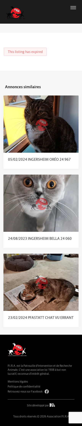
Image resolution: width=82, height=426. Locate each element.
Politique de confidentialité (24, 386)
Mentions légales (18, 381)
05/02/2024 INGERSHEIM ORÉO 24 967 (39, 159)
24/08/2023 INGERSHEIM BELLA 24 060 (40, 239)
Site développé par (38, 405)
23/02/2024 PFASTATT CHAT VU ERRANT (41, 318)
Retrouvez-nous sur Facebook (25, 391)
